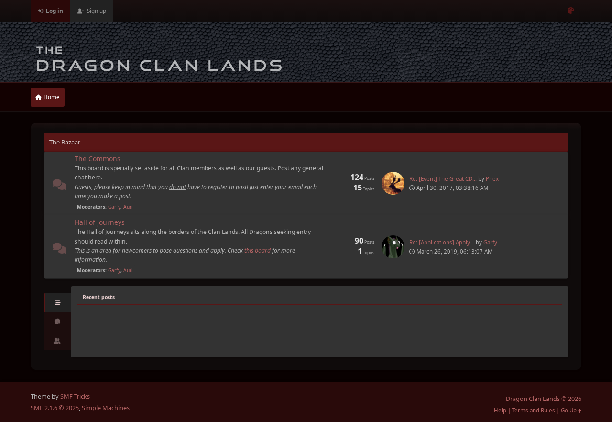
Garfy (114, 206)
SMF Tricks (75, 396)
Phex (492, 178)
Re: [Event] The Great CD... (443, 178)
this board (257, 250)
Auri (128, 206)
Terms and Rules (533, 410)
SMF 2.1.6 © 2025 (55, 407)
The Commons (97, 158)
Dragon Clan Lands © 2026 (543, 398)
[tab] (57, 302)
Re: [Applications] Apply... (441, 242)
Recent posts (99, 297)
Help (500, 410)
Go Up (569, 410)
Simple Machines (106, 407)
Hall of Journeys (100, 222)
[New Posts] (59, 186)
